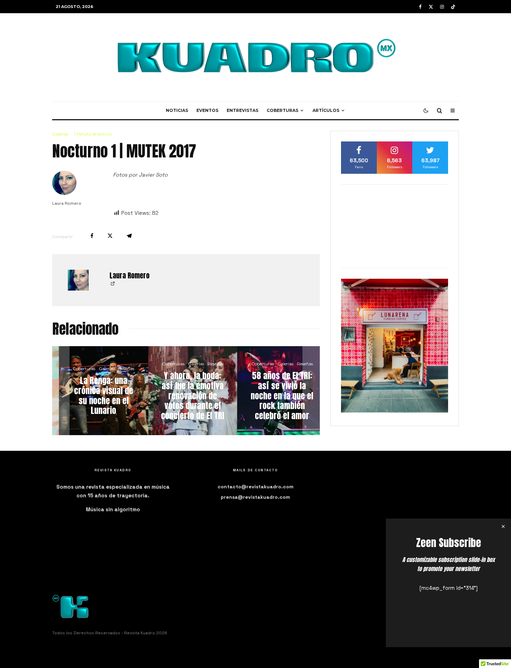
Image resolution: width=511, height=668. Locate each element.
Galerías (60, 134)
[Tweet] (110, 235)
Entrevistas (242, 110)
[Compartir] (92, 235)
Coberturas (282, 110)
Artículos (326, 110)
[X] (431, 7)
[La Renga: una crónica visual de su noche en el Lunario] (96, 390)
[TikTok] (453, 7)
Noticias (177, 110)
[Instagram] (442, 7)
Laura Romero (66, 203)
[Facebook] (420, 7)
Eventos (207, 110)
